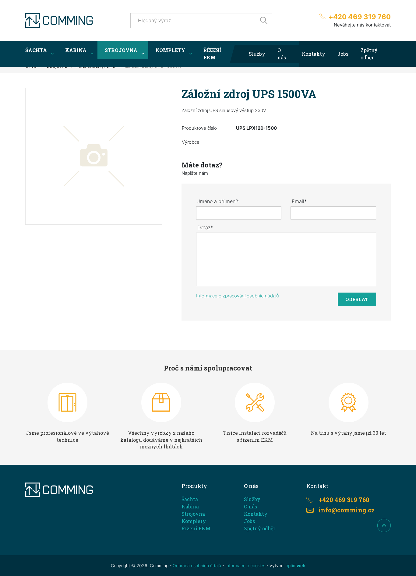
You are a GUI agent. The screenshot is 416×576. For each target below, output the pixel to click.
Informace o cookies (245, 565)
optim (295, 565)
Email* (299, 201)
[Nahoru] (384, 525)
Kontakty (313, 54)
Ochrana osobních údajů (197, 565)
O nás (281, 54)
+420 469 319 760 (360, 17)
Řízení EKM (212, 54)
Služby (257, 54)
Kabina (75, 50)
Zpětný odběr (369, 54)
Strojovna (121, 50)
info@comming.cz (347, 510)
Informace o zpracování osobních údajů (237, 296)
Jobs (342, 54)
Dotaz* (205, 227)
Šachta (36, 50)
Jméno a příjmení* (218, 201)
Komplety (170, 50)
